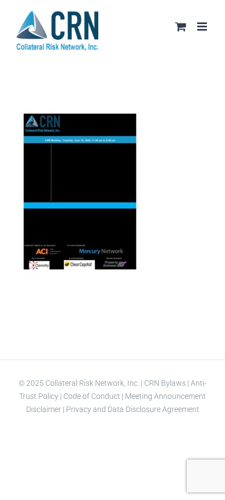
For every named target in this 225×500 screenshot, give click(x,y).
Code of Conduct (91, 396)
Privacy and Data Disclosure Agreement (132, 409)
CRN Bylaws (165, 383)
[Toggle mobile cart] (180, 26)
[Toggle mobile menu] (203, 26)
